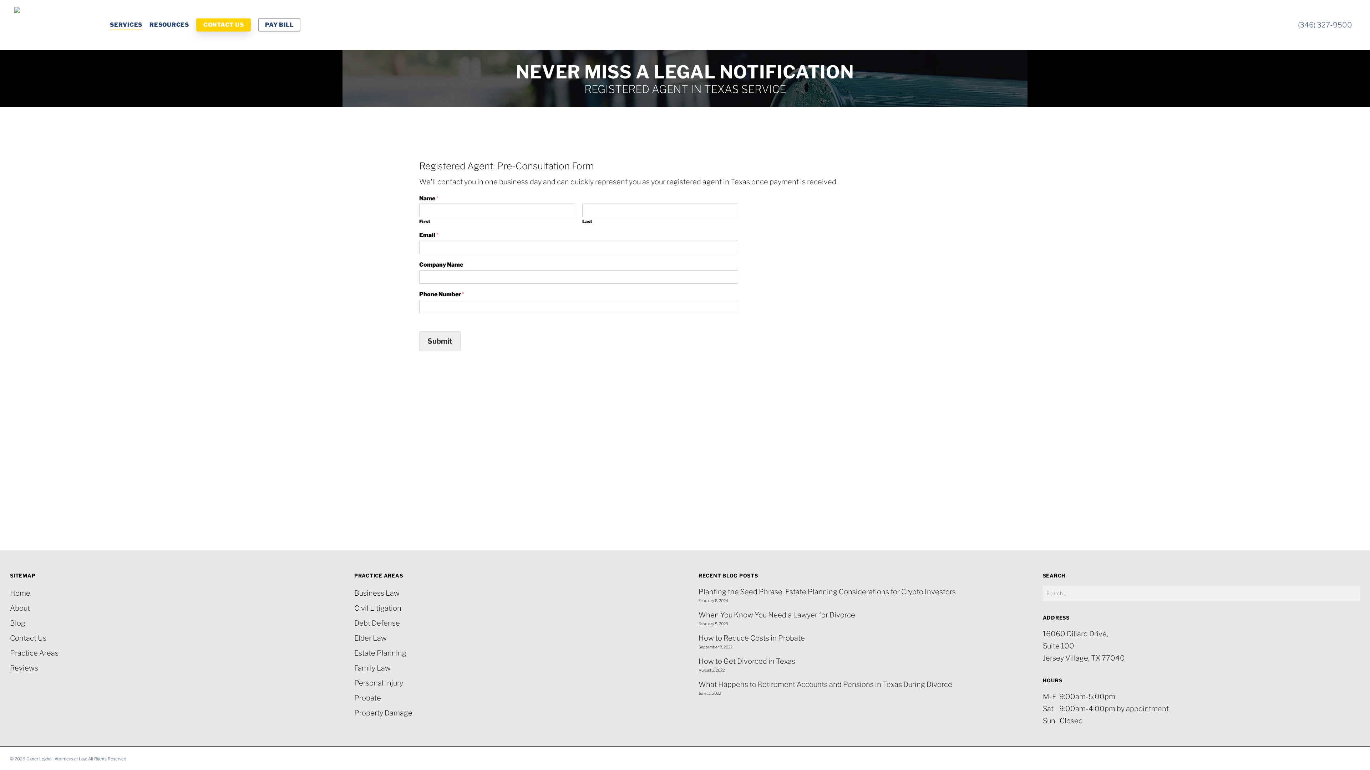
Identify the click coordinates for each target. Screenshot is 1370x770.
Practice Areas (34, 653)
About (20, 608)
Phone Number (441, 294)
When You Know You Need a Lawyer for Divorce (777, 615)
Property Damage (383, 713)
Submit (439, 341)
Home (20, 593)
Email (428, 235)
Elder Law (370, 638)
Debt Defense (377, 623)
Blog (17, 623)
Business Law (377, 593)
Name (428, 198)
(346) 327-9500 (1325, 25)
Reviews (24, 668)
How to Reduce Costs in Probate (752, 638)
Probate (367, 698)
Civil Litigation (377, 608)
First (424, 221)
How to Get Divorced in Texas (747, 661)
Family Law (372, 668)
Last (587, 221)
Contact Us (28, 638)
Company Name (441, 264)
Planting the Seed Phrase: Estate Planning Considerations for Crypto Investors (827, 591)
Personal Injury (378, 683)
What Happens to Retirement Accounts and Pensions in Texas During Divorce (825, 684)
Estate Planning (380, 653)
